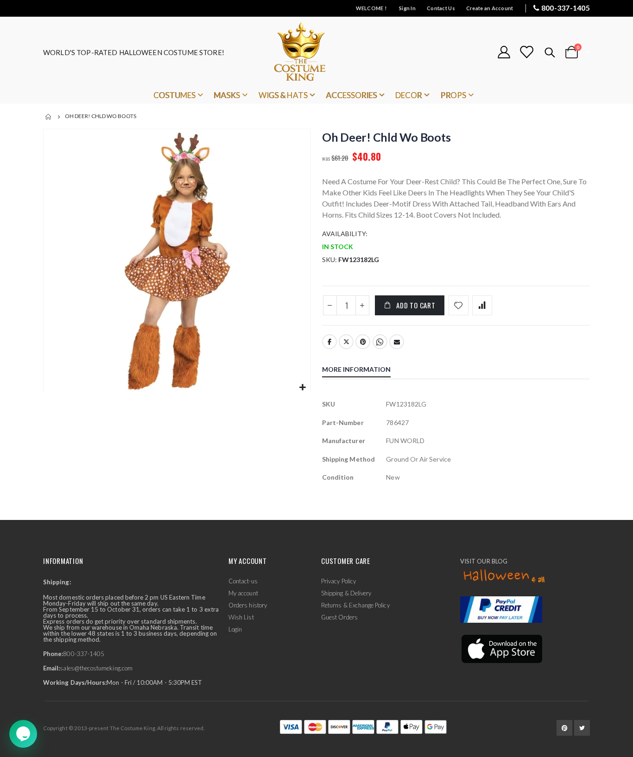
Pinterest (362, 341)
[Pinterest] (564, 728)
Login (235, 629)
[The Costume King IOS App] (501, 648)
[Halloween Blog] (504, 576)
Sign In (407, 8)
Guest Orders (339, 617)
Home (48, 117)
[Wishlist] (526, 52)
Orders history (247, 605)
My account (243, 593)
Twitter (346, 341)
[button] (302, 388)
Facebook (329, 341)
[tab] (363, 370)
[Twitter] (582, 728)
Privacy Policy (338, 581)
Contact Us (441, 8)
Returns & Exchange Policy (355, 605)
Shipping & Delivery (346, 593)
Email (396, 341)
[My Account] (503, 52)
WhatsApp (380, 341)
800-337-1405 (565, 7)
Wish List (241, 617)
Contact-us (243, 581)
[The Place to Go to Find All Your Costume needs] (316, 52)
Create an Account (489, 8)
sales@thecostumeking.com (96, 668)
